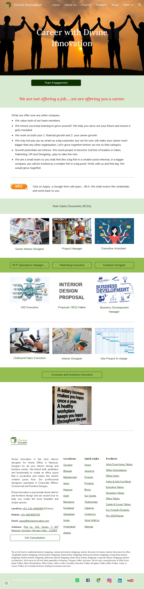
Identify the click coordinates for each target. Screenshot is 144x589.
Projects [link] (86, 5)
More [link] (126, 5)
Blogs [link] (115, 5)
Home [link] (56, 5)
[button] (140, 5)
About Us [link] (70, 5)
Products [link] (101, 5)
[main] (72, 37)
